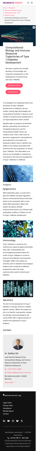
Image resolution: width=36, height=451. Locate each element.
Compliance (7, 408)
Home (5, 8)
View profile (9, 382)
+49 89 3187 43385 (14, 369)
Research (12, 8)
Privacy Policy (8, 405)
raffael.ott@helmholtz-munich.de (19, 373)
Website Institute (14, 85)
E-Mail (26, 438)
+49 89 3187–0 (15, 438)
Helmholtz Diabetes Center (13, 10)
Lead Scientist (13, 92)
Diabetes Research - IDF (12, 13)
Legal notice (7, 403)
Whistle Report (8, 411)
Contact (6, 414)
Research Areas (9, 15)
